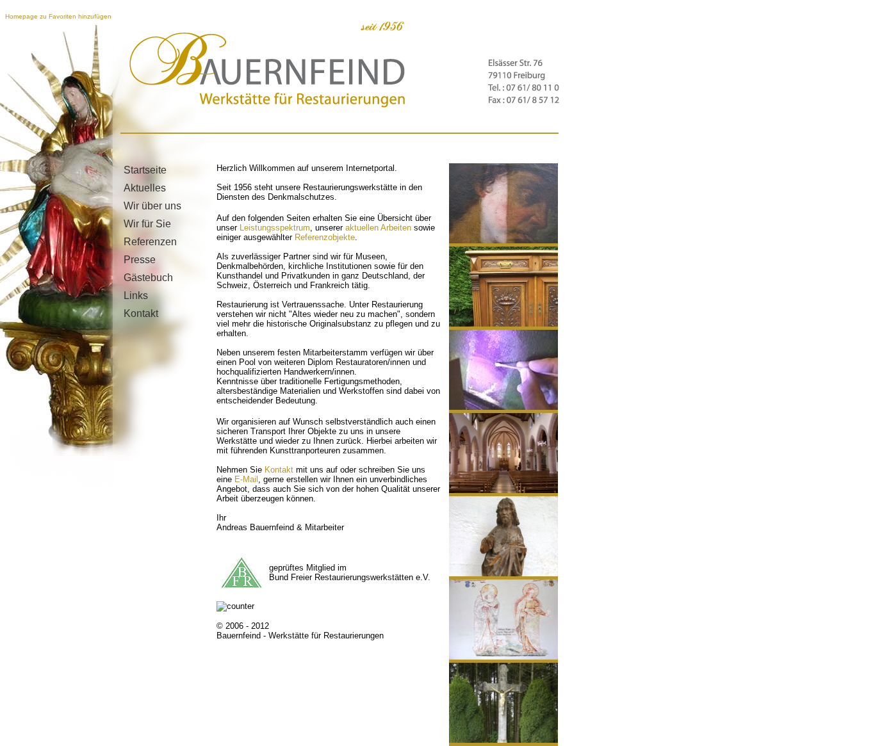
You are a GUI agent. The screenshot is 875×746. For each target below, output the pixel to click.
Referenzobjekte (325, 237)
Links (136, 295)
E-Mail (246, 479)
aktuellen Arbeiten (378, 227)
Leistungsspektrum (275, 227)
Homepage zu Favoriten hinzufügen (58, 16)
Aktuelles (145, 187)
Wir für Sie (147, 223)
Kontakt (141, 313)
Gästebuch (148, 277)
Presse (140, 259)
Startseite (145, 170)
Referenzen (150, 241)
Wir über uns (152, 205)
